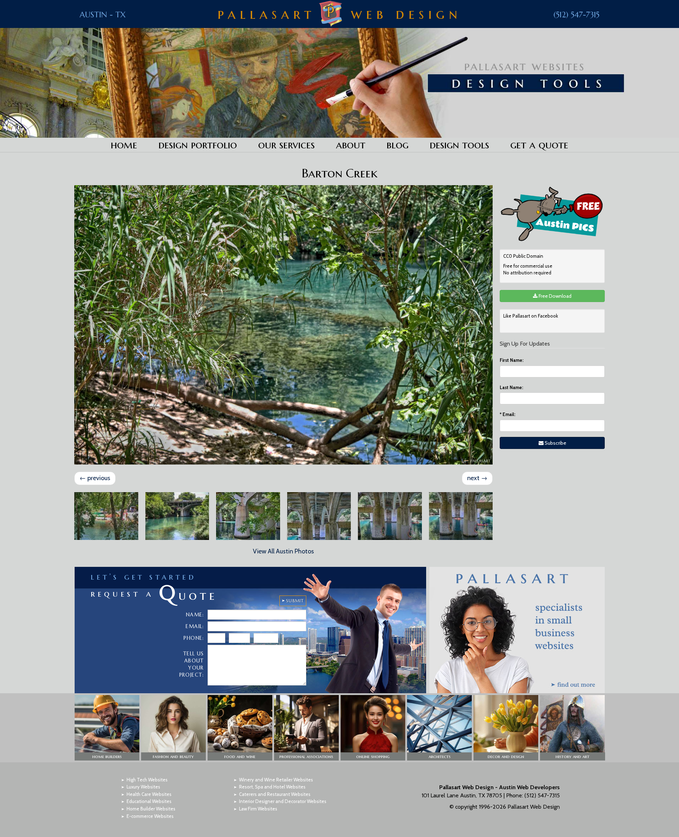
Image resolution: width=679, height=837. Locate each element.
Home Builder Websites (151, 809)
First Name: (511, 360)
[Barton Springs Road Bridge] (248, 516)
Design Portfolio (197, 144)
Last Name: (511, 387)
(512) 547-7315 (576, 14)
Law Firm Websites (258, 809)
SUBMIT (295, 600)
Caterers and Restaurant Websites (275, 794)
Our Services (286, 144)
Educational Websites (149, 801)
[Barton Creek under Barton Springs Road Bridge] (319, 516)
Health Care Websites (149, 794)
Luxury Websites (143, 787)
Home (124, 144)
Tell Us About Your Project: (191, 664)
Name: (195, 614)
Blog (397, 144)
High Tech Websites (147, 779)
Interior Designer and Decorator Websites (282, 801)
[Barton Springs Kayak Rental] (106, 516)
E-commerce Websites (150, 816)
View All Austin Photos (283, 551)
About (350, 144)
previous (95, 478)
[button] (107, 728)
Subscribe (555, 443)
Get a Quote (539, 144)
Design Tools (459, 144)
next (477, 478)
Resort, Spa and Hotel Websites (272, 787)
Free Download (554, 296)
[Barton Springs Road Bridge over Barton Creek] (177, 516)
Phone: (194, 638)
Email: (507, 414)
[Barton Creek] (283, 325)
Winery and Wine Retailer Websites (276, 779)
